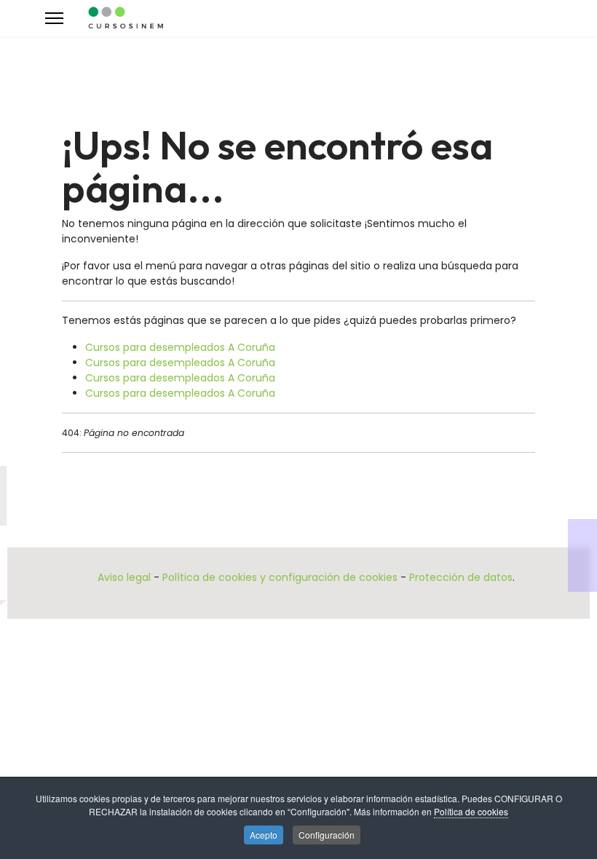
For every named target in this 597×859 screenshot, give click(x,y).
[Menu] (54, 18)
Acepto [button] (263, 834)
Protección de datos (461, 577)
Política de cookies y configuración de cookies (280, 577)
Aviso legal (124, 577)
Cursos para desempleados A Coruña (180, 347)
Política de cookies (471, 811)
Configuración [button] (326, 834)
